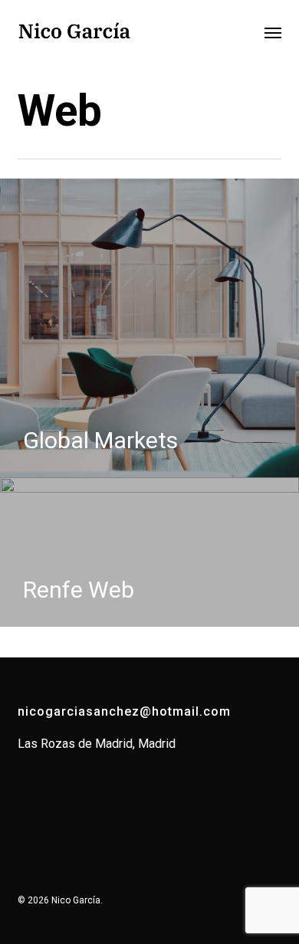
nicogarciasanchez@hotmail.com (124, 711)
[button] (272, 32)
